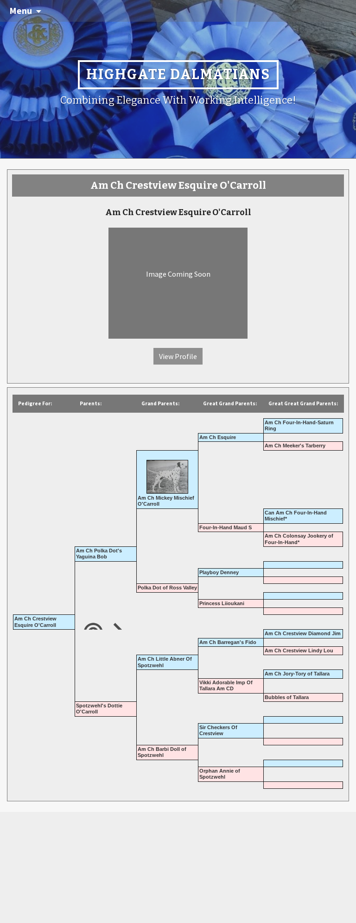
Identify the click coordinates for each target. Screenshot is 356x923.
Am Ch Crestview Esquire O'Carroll (35, 621)
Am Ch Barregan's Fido (227, 642)
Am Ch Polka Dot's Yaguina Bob (99, 553)
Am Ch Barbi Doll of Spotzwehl (162, 752)
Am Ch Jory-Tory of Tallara (297, 673)
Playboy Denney (219, 572)
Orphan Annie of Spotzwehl (219, 774)
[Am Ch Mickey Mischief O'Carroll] (167, 473)
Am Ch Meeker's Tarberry (295, 445)
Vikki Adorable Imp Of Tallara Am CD (226, 685)
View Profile (178, 356)
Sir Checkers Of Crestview (218, 730)
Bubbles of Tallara (287, 697)
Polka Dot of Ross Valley (167, 587)
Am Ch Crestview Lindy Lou (299, 650)
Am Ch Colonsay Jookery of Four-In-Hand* (299, 539)
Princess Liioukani (221, 603)
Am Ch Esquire (217, 437)
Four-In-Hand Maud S (225, 527)
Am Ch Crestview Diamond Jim (303, 633)
